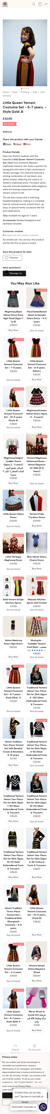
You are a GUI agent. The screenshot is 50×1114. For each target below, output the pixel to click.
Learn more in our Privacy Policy (16, 1086)
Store (15, 92)
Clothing (25, 92)
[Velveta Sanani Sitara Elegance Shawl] (36, 951)
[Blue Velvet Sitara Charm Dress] (36, 543)
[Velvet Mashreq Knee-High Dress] (13, 626)
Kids (35, 92)
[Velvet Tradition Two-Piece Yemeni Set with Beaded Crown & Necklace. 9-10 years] (13, 728)
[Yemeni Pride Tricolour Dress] (36, 500)
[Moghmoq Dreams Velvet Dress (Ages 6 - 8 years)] (36, 396)
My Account (34, 1049)
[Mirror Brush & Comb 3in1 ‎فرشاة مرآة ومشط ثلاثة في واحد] (36, 997)
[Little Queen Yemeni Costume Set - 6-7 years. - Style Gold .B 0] (25, 52)
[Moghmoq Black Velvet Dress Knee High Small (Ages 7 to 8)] (13, 298)
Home (6, 92)
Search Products (15, 1051)
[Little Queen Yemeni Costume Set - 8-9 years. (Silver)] (36, 347)
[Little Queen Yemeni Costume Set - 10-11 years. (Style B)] (36, 894)
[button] (5, 4)
